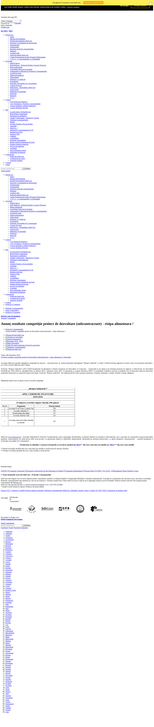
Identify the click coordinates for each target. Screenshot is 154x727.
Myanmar (8, 649)
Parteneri (13, 51)
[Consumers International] (72, 471)
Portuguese (9, 659)
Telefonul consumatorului (19, 120)
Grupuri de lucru (16, 85)
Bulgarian (8, 550)
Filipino (8, 574)
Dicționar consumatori (18, 140)
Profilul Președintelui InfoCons (21, 41)
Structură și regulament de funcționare (23, 43)
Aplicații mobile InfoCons (19, 55)
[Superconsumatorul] (13, 339)
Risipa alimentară (16, 67)
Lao (6, 625)
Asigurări (13, 126)
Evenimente (14, 81)
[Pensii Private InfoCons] (14, 335)
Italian (7, 611)
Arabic (7, 536)
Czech (7, 562)
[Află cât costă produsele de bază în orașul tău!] (22, 345)
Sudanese (8, 682)
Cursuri (8, 100)
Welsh (7, 706)
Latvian (8, 629)
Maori (7, 643)
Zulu (7, 712)
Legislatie (13, 148)
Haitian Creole (10, 590)
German (8, 584)
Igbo (7, 604)
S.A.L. (12, 98)
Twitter (10, 528)
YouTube (17, 528)
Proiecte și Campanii (12, 304)
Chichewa (9, 556)
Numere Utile (15, 134)
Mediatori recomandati (18, 92)
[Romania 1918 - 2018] (14, 341)
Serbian (8, 667)
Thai (7, 694)
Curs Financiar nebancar (18, 102)
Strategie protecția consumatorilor (22, 49)
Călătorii (13, 136)
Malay (7, 637)
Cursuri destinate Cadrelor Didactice (23, 106)
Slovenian (9, 675)
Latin (7, 627)
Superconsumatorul (17, 75)
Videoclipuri (14, 77)
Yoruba (8, 710)
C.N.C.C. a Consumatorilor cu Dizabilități (25, 59)
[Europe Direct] (89, 471)
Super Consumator (7, 523)
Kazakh (8, 619)
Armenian (9, 538)
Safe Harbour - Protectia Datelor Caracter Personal (28, 65)
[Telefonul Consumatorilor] (15, 347)
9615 (11, 31)
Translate (17, 23)
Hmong (8, 598)
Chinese (8, 558)
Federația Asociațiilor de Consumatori (23, 83)
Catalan (8, 552)
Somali (7, 677)
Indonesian (9, 607)
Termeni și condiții (18, 490)
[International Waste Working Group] (124, 471)
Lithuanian (9, 631)
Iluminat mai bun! (16, 132)
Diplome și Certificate (17, 79)
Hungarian (9, 600)
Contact (8, 163)
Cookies (92, 490)
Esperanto (9, 570)
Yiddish (8, 708)
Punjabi (8, 661)
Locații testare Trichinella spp (20, 112)
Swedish (8, 686)
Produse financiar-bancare (19, 144)
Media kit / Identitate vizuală (73, 490)
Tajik (7, 688)
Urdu (7, 700)
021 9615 (4, 31)
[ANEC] (98, 471)
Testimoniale (14, 47)
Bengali (8, 546)
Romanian (9, 663)
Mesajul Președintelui (17, 39)
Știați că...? (14, 128)
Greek (7, 586)
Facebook (4, 528)
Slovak (7, 673)
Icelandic (8, 602)
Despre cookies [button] (73, 7)
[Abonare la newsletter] (14, 337)
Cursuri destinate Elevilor (19, 108)
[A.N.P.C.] (106, 471)
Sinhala (8, 671)
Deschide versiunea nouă (93, 3)
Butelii (12, 122)
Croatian (8, 560)
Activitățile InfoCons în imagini (21, 69)
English (8, 568)
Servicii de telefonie (17, 146)
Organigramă (14, 45)
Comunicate (9, 154)
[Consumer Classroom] (15, 471)
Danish (7, 564)
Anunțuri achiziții (16, 161)
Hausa (7, 592)
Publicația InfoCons (17, 156)
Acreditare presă (121, 490)
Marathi (8, 645)
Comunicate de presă (17, 158)
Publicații (13, 94)
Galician (8, 580)
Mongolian (9, 647)
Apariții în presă (15, 73)
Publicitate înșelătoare (17, 152)
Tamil (7, 690)
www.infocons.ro (15, 437)
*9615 (111, 445)
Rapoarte (13, 96)
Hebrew (8, 594)
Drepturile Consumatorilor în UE (21, 130)
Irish (7, 609)
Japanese (8, 613)
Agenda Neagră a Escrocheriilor (21, 124)
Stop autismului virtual (18, 150)
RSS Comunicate (109, 490)
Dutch (7, 566)
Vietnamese (9, 704)
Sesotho (8, 669)
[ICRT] (4, 471)
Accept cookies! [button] (140, 6)
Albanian (8, 534)
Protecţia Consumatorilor (14, 308)
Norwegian (9, 653)
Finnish (8, 576)
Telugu (7, 692)
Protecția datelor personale (34, 490)
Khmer (7, 621)
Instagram (24, 528)
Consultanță (11, 318)
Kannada (8, 617)
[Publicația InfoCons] (13, 349)
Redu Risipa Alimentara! (19, 114)
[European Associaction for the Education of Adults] (44, 471)
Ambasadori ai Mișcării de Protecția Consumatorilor (28, 71)
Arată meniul (5, 171)
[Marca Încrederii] (12, 343)
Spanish (8, 679)
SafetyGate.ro (15, 63)
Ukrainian (9, 698)
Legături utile (14, 53)
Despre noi (9, 35)
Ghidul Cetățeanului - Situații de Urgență (24, 118)
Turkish (8, 696)
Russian (8, 665)
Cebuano (8, 554)
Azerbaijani (9, 540)
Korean (8, 623)
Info (6, 110)
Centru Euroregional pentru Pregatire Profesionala (27, 57)
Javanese (8, 615)
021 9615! (77, 445)
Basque (8, 542)
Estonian (8, 572)
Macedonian (9, 633)
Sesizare (4, 318)
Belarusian (9, 544)
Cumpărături (14, 138)
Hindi (7, 596)
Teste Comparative (12, 310)
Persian (8, 655)
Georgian (8, 582)
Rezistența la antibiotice (18, 116)
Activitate (8, 61)
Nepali (7, 651)
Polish (7, 657)
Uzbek (7, 702)
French (7, 578)
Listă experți (14, 90)
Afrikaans (8, 531)
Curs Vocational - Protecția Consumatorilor (25, 104)
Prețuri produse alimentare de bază (22, 142)
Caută (7, 165)
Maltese (8, 641)
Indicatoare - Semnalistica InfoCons (22, 88)
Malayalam (9, 639)
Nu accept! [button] (124, 6)
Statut (12, 37)
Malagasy (8, 635)
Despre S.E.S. (6, 490)
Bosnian (8, 548)
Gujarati (8, 588)
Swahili (8, 684)
